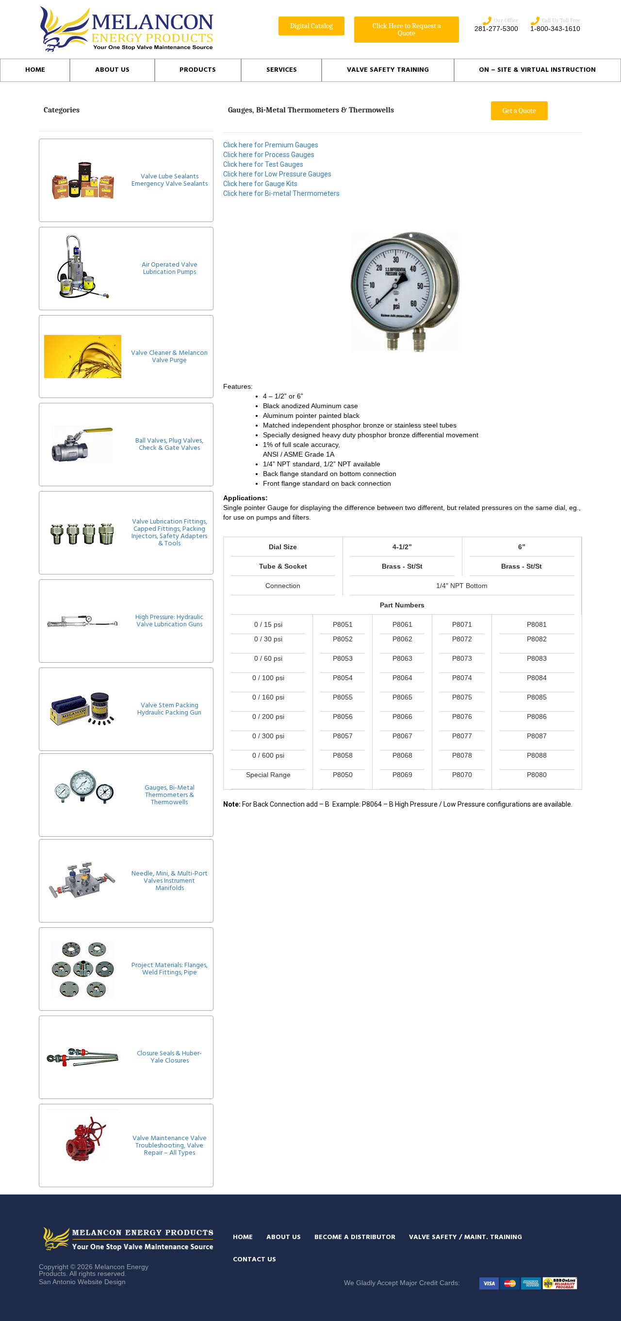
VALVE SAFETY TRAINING (388, 70)
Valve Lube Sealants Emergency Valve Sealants (169, 180)
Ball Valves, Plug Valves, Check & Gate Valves (169, 444)
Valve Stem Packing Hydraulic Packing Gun (169, 709)
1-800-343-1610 (555, 28)
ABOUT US (112, 70)
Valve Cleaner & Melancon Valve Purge (169, 357)
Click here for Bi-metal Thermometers (281, 193)
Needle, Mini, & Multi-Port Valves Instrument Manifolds (169, 881)
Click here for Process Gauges (268, 155)
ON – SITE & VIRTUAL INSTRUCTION (537, 70)
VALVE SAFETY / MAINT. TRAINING (465, 1237)
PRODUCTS (198, 70)
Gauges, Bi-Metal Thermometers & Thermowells (170, 795)
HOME (35, 70)
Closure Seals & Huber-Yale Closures (169, 1057)
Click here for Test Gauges (263, 164)
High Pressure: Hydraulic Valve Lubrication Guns (169, 621)
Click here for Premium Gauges (270, 145)
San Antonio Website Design (82, 1282)
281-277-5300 (496, 28)
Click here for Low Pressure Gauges (277, 174)
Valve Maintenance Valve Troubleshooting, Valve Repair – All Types (169, 1146)
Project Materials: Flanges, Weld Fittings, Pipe (169, 969)
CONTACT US (254, 1259)
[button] (311, 25)
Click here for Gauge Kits (260, 184)
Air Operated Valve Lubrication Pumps (169, 268)
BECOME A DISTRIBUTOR (354, 1237)
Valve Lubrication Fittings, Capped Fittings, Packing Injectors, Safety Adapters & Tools (169, 532)
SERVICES (281, 70)
